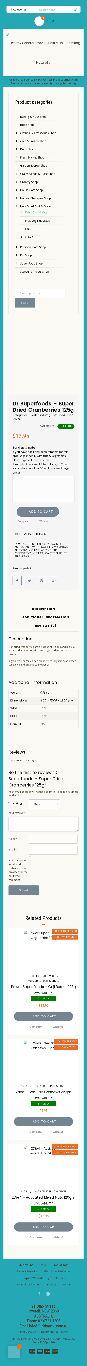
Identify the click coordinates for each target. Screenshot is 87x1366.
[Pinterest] (41, 580)
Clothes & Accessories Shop (38, 133)
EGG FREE (45, 547)
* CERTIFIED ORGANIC (65, 931)
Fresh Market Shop (32, 157)
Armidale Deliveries (28, 1284)
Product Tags (61, 1265)
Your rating (15, 803)
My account (26, 1265)
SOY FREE (50, 553)
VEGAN (25, 556)
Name (12, 838)
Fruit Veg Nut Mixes (37, 221)
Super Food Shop (31, 263)
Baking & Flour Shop (33, 117)
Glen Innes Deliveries (57, 1271)
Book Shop (27, 125)
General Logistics (26, 1271)
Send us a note (41, 459)
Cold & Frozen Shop (33, 141)
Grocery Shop (29, 182)
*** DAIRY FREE (55, 544)
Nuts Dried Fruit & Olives (36, 206)
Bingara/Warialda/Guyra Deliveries (43, 1278)
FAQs (42, 1265)
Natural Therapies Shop (35, 198)
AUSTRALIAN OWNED (27, 547)
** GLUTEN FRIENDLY (33, 544)
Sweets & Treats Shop (34, 271)
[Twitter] (29, 580)
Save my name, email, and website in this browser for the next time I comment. (18, 870)
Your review (16, 813)
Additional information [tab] (45, 617)
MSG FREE (34, 550)
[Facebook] (17, 580)
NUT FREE (38, 553)
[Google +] (53, 580)
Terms (67, 1284)
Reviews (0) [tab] (45, 626)
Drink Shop (27, 149)
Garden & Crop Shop (33, 165)
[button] (43, 1016)
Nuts (28, 229)
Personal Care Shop (33, 247)
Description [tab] (43, 609)
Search (25, 302)
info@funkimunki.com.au (48, 1326)
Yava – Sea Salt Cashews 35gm (43, 1092)
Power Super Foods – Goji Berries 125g (43, 987)
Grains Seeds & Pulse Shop (37, 174)
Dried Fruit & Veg (36, 212)
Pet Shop (26, 255)
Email (12, 849)
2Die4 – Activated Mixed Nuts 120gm (43, 1197)
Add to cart (41, 511)
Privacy (51, 1284)
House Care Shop (31, 190)
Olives (29, 237)
